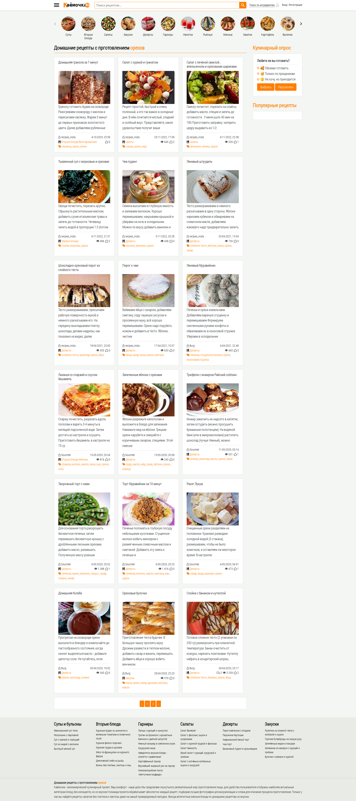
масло (85, 464)
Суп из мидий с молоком (66, 744)
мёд (143, 464)
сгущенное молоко (211, 355)
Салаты (129, 142)
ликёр (71, 578)
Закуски (129, 678)
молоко (130, 245)
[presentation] (56, 24)
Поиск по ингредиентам (262, 5)
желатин (85, 573)
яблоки (212, 245)
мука (142, 355)
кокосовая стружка (198, 360)
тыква (65, 245)
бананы (212, 677)
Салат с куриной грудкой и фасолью (198, 743)
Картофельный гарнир (149, 761)
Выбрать (265, 87)
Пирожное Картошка (233, 735)
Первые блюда (69, 241)
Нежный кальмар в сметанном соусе (156, 743)
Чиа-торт (227, 744)
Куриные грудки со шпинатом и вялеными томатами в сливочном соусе (113, 734)
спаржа (66, 464)
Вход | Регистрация (291, 5)
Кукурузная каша (146, 748)
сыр (98, 464)
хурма (129, 146)
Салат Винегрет (188, 730)
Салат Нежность (188, 748)
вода (200, 573)
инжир (194, 459)
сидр (129, 464)
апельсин (195, 146)
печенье (194, 355)
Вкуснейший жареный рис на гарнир (156, 765)
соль (61, 469)
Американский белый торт (236, 739)
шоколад (85, 355)
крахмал (209, 573)
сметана (159, 355)
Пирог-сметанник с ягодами (237, 730)
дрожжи (152, 683)
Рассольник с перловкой (66, 735)
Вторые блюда (69, 142)
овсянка (66, 146)
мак (167, 573)
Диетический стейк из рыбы (110, 760)
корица (126, 469)
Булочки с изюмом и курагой (279, 756)
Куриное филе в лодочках (109, 742)
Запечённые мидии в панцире (280, 743)
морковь (75, 245)
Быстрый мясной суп (64, 748)
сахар (190, 250)
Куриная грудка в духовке (109, 747)
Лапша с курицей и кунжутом (152, 730)
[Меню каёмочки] (56, 5)
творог (95, 573)
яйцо (101, 355)
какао (229, 459)
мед (144, 146)
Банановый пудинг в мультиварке (240, 748)
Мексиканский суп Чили (66, 730)
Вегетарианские (88, 142)
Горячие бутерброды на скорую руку (283, 739)
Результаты (285, 87)
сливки (62, 578)
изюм (83, 146)
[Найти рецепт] (242, 5)
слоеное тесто (198, 245)
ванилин (141, 245)
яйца (128, 355)
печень (206, 146)
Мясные (83, 459)
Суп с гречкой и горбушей (66, 739)
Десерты (130, 241)
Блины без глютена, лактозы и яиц (113, 765)
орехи (75, 146)
